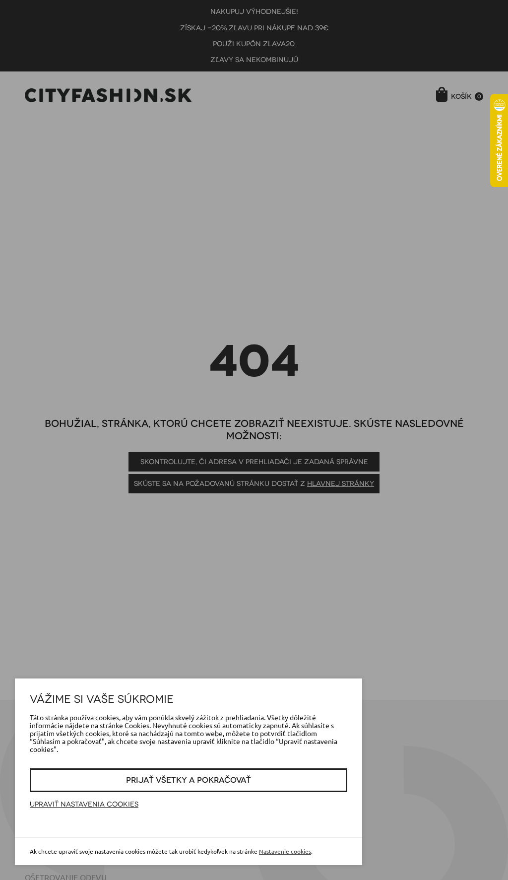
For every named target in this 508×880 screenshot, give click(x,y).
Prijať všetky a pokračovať (188, 780)
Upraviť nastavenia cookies (84, 804)
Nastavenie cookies (285, 851)
